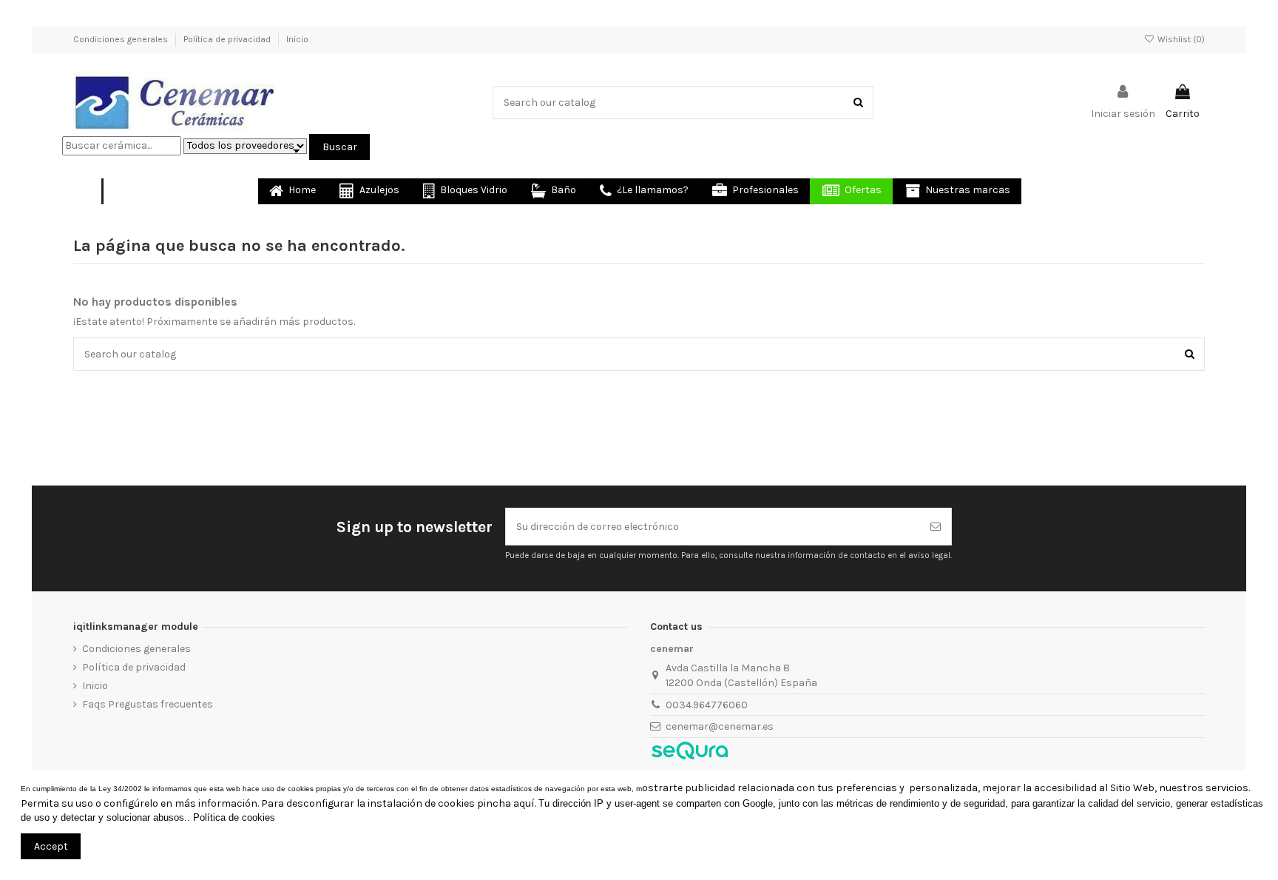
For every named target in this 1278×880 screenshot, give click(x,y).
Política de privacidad (228, 39)
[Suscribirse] (935, 526)
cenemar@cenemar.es (720, 726)
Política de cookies (234, 817)
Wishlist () (1179, 39)
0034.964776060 (707, 705)
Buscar (339, 147)
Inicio (297, 39)
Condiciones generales (121, 39)
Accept (51, 846)
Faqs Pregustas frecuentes (147, 704)
